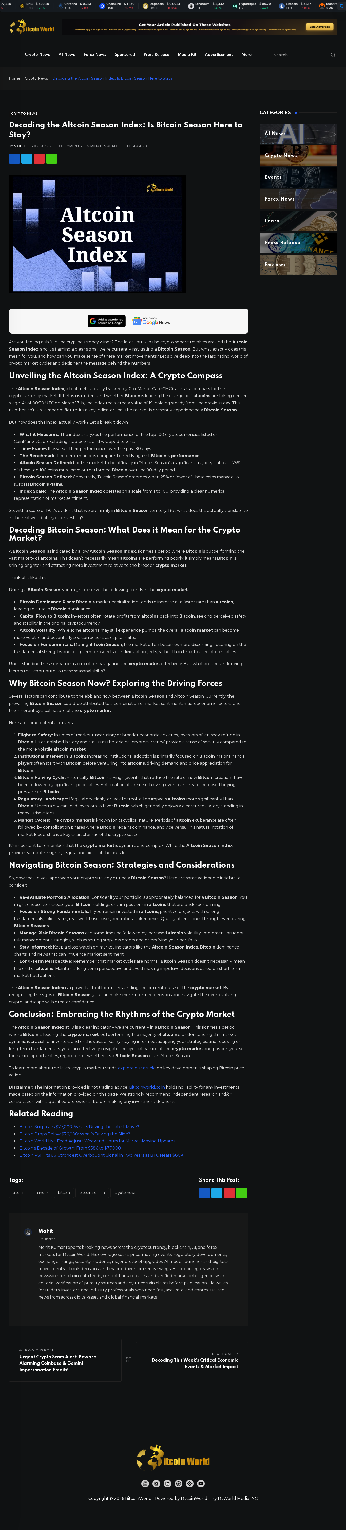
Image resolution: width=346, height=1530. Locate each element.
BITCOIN (64, 1192)
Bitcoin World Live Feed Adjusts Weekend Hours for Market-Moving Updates (97, 1141)
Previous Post (39, 1350)
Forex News (95, 55)
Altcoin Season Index (30, 1192)
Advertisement (219, 55)
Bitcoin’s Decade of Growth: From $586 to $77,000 (70, 1148)
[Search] (333, 54)
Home (14, 78)
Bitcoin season (92, 1192)
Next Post (222, 1354)
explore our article (137, 1068)
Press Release (156, 55)
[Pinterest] (39, 159)
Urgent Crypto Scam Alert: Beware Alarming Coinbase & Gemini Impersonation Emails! (57, 1363)
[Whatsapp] (51, 159)
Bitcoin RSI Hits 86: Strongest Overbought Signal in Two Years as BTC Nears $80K (101, 1155)
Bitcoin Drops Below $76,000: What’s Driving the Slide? (75, 1134)
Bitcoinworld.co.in (147, 1087)
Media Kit (187, 55)
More (246, 55)
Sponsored (125, 55)
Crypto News (37, 55)
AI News (67, 55)
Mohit (20, 146)
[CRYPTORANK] (341, 6)
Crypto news (125, 1192)
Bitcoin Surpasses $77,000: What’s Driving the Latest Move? (79, 1126)
